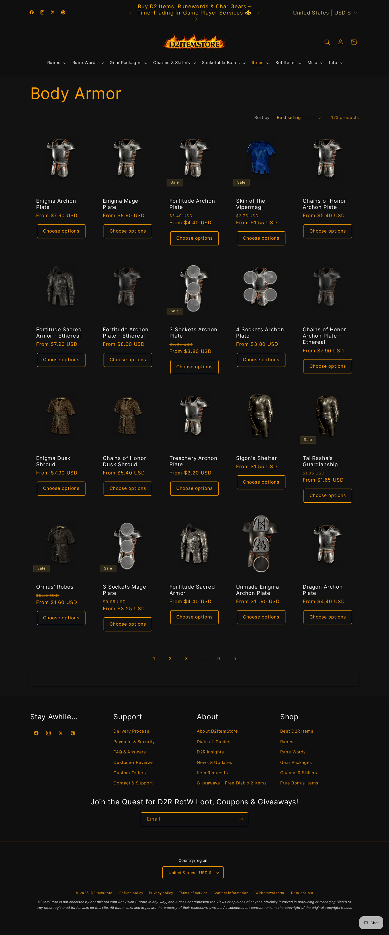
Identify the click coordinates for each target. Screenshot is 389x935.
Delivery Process (131, 731)
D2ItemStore (101, 893)
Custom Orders (129, 772)
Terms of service (193, 893)
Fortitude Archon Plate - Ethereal (125, 332)
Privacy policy (161, 893)
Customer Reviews (133, 762)
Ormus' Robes (55, 586)
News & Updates (214, 762)
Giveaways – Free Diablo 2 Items (232, 783)
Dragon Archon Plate (323, 589)
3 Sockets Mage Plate (124, 589)
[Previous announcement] (130, 12)
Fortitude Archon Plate (192, 204)
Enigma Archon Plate (56, 204)
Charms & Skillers (298, 772)
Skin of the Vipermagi (250, 204)
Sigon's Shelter (256, 458)
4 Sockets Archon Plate (260, 332)
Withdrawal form (269, 893)
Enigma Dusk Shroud (53, 461)
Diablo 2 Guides (213, 741)
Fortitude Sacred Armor (192, 589)
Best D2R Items (297, 731)
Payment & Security (134, 741)
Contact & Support (133, 783)
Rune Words (293, 752)
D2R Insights (210, 752)
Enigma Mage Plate (120, 204)
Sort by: (262, 117)
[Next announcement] (258, 12)
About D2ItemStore (217, 731)
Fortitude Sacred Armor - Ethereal (58, 332)
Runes (287, 741)
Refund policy (131, 893)
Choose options (61, 231)
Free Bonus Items (299, 783)
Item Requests (212, 772)
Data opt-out (302, 893)
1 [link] (154, 658)
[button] (56, 63)
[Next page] (234, 658)
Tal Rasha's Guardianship (320, 461)
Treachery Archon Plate (193, 461)
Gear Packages (296, 762)
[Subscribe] (241, 819)
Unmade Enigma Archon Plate (257, 589)
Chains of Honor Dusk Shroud (124, 461)
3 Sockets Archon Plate (193, 332)
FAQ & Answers (129, 752)
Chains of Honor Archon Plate (324, 204)
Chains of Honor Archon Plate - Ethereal (324, 335)
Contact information (231, 893)
